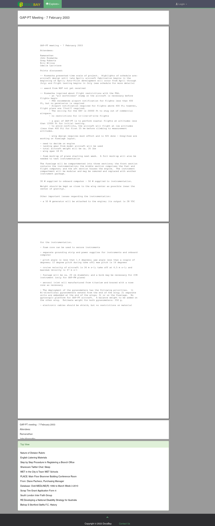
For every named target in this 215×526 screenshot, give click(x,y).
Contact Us (124, 523)
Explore (53, 4)
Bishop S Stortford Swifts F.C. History (38, 504)
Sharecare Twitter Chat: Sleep (35, 466)
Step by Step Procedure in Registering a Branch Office (47, 462)
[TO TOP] (107, 517)
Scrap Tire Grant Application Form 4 (38, 490)
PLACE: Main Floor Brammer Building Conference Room (48, 476)
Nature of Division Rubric (32, 452)
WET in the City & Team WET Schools (39, 471)
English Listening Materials (33, 457)
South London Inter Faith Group (36, 495)
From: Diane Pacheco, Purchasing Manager (42, 481)
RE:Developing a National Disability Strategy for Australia (48, 499)
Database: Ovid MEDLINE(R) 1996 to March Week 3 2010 (49, 485)
